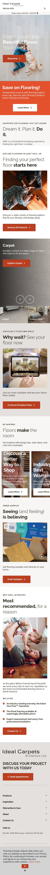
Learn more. (34, 862)
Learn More (23, 107)
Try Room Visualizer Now (19, 405)
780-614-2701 (8, 8)
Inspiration (8, 802)
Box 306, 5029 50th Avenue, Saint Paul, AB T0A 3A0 (23, 833)
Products (7, 795)
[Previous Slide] (20, 299)
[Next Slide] (30, 299)
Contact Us (12, 731)
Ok (25, 866)
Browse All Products (17, 227)
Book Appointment (19, 777)
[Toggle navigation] (45, 8)
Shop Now (12, 58)
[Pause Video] (41, 382)
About (6, 814)
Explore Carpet (14, 263)
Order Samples (14, 579)
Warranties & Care (12, 808)
